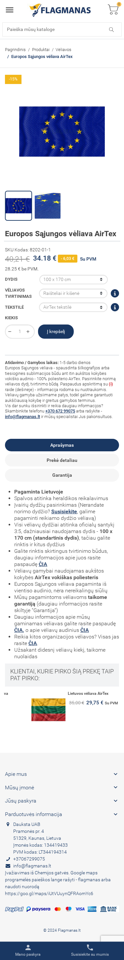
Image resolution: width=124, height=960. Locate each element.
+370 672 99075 (60, 411)
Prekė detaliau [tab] (62, 460)
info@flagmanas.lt (22, 416)
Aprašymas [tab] (62, 445)
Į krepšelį (56, 331)
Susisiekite (64, 511)
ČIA (43, 564)
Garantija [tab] (62, 475)
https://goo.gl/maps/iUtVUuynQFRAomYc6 (49, 893)
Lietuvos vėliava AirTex (61, 693)
